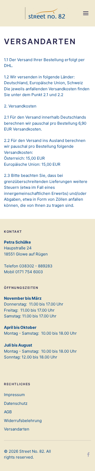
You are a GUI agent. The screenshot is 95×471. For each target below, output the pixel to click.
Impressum (14, 394)
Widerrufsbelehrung (23, 420)
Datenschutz (15, 403)
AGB (8, 411)
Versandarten (16, 429)
